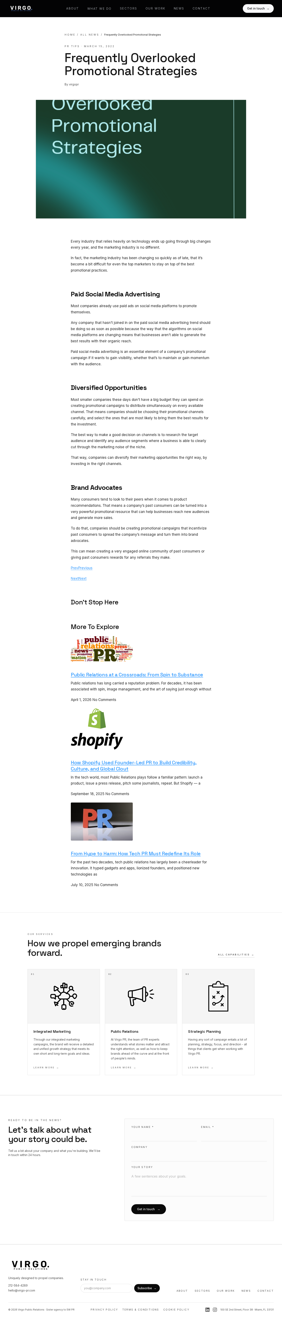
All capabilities (236, 954)
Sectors (128, 8)
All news (89, 34)
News (179, 8)
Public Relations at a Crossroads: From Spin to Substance (137, 674)
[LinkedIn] (207, 1310)
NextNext (78, 578)
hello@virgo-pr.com (21, 1290)
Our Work (156, 8)
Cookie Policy (176, 1309)
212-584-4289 (18, 1285)
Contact (202, 8)
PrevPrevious (81, 568)
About (72, 8)
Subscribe (146, 1288)
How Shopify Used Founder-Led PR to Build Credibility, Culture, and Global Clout (134, 765)
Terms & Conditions (140, 1309)
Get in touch (258, 8)
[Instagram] (215, 1310)
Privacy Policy (104, 1309)
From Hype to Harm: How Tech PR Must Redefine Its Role (136, 853)
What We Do (99, 8)
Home (70, 34)
